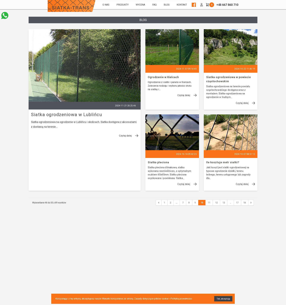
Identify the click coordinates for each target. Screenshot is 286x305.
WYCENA (140, 4)
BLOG (167, 4)
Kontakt (182, 4)
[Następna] (251, 202)
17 (237, 202)
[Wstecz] (158, 202)
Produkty (122, 4)
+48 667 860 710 (227, 5)
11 (209, 202)
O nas (105, 4)
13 (224, 202)
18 (244, 202)
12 (216, 202)
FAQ (154, 4)
